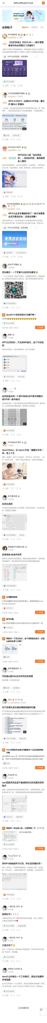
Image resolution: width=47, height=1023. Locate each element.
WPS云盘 (21, 377)
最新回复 (34, 27)
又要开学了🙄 (8, 945)
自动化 (21, 535)
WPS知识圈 (10, 430)
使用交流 (16, 135)
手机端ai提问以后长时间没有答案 (17, 676)
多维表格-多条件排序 (12, 554)
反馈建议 (16, 688)
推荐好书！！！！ (10, 914)
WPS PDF (9, 608)
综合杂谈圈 (10, 82)
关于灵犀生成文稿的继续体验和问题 (19, 707)
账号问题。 (10, 619)
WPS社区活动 (21, 253)
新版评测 (22, 738)
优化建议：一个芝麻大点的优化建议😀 (20, 272)
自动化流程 (7, 504)
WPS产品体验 (11, 738)
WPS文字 (9, 817)
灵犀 (7, 135)
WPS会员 (9, 628)
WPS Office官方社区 (23, 3)
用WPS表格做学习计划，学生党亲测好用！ (22, 863)
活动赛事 (9, 192)
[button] (43, 3)
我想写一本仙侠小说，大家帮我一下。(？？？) (25, 828)
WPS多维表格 (11, 303)
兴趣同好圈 (22, 926)
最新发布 (25, 27)
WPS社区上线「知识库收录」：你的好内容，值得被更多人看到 (31, 158)
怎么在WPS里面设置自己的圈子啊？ (21, 315)
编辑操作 (19, 817)
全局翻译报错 (11, 597)
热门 (42, 27)
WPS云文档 (10, 377)
